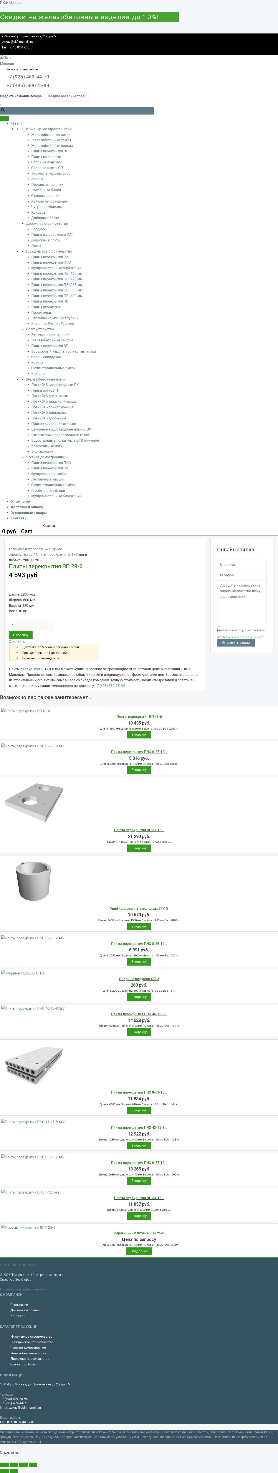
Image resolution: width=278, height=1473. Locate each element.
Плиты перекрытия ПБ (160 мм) (57, 273)
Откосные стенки (45, 196)
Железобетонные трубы (51, 140)
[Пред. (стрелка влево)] (4, 1471)
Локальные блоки (46, 190)
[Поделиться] (14, 1465)
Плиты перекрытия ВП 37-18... (139, 830)
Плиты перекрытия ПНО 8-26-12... (139, 944)
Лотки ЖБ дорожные (48, 418)
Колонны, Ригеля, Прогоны (53, 324)
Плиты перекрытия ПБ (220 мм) (57, 279)
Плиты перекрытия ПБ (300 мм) (57, 290)
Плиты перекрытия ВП (49, 151)
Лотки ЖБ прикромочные (52, 407)
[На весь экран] (23, 1465)
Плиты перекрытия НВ (49, 301)
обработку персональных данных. (239, 637)
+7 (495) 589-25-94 (28, 85)
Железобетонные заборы (52, 340)
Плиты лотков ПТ (45, 390)
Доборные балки (45, 218)
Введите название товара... (22, 96)
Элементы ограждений (50, 335)
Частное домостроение (45, 457)
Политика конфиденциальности (24, 1289)
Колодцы (38, 212)
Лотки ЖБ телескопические (54, 401)
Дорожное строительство (47, 223)
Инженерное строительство (49, 129)
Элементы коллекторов (51, 173)
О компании (20, 502)
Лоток (36, 246)
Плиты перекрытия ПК (50, 257)
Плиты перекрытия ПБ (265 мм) (57, 285)
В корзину (20, 635)
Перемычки (41, 313)
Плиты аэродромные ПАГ (52, 235)
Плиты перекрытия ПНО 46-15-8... (139, 1014)
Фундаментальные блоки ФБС (56, 268)
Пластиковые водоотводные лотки (60, 435)
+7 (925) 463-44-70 (28, 77)
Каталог (17, 123)
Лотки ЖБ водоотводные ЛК (55, 385)
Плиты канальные (46, 157)
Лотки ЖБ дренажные (49, 396)
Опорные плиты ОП (47, 168)
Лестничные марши (47, 479)
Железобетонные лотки (50, 135)
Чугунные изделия (46, 207)
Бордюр (38, 229)
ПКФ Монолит (11, 3)
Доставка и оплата (26, 507)
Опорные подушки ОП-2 (139, 979)
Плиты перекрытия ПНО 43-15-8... (139, 1128)
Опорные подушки (46, 162)
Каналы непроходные (49, 201)
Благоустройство (40, 329)
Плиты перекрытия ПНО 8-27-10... (139, 752)
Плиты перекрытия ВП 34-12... (139, 1198)
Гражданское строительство (49, 251)
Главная (15, 549)
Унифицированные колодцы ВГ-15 (139, 908)
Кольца (37, 363)
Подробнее (139, 1251)
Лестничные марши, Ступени (54, 318)
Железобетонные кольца (52, 146)
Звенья (37, 179)
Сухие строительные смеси (53, 368)
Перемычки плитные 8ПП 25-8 (139, 1233)
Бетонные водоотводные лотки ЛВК (61, 429)
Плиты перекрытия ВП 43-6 (139, 717)
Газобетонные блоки (48, 491)
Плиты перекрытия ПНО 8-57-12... (139, 1163)
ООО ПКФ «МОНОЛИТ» (19, 1265)
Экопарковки (42, 451)
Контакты (18, 518)
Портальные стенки (47, 185)
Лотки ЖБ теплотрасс (48, 413)
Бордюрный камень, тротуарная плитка (63, 351)
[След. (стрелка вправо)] (14, 1471)
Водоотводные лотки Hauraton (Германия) (65, 440)
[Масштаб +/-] (33, 1465)
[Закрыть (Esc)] (4, 1465)
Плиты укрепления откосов (53, 424)
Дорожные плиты (46, 240)
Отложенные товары (28, 513)
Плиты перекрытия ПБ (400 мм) (57, 296)
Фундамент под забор (49, 474)
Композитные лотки (47, 446)
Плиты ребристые (46, 307)
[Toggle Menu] (4, 118)
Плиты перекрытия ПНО (51, 262)
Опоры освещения (46, 357)
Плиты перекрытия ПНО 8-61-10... (139, 1092)
